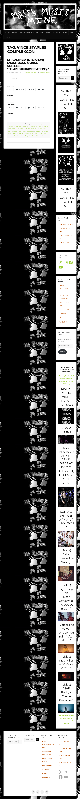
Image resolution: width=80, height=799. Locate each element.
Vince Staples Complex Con (15, 133)
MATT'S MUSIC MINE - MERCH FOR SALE (66, 396)
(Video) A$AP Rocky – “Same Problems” (66, 692)
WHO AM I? (7, 37)
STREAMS (65, 32)
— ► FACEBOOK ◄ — (66, 237)
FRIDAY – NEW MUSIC (45, 32)
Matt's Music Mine (31, 72)
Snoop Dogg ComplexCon (23, 128)
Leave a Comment (45, 72)
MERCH (71, 32)
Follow (62, 352)
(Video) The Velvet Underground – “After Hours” (66, 632)
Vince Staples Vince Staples (36, 136)
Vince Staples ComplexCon (31, 133)
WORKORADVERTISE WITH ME (66, 99)
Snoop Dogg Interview (36, 128)
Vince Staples (44, 131)
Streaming (37, 131)
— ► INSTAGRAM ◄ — (65, 230)
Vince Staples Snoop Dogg (21, 136)
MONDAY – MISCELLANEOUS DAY (13, 32)
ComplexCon (42, 124)
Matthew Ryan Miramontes (26, 126)
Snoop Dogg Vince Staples (26, 131)
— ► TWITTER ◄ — (66, 225)
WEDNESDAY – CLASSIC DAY (31, 32)
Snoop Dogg (37, 126)
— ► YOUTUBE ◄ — (65, 244)
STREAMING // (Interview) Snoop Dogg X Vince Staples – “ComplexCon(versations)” (28, 64)
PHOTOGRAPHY (57, 32)
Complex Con (34, 124)
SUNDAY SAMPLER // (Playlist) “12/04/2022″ (66, 519)
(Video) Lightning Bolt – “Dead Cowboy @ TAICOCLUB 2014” (66, 596)
